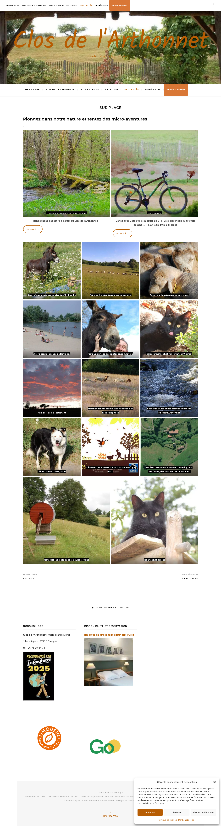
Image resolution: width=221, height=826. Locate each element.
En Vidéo (71, 5)
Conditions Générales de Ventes (98, 800)
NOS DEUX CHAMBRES (34, 5)
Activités (86, 5)
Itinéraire (101, 5)
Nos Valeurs (56, 5)
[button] (214, 782)
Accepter (150, 812)
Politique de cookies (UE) (128, 800)
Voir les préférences (203, 812)
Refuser (177, 812)
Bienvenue (12, 5)
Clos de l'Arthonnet (111, 42)
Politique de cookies (167, 820)
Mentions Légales (186, 820)
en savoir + (33, 229)
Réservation (119, 5)
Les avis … (75, 796)
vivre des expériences (92, 796)
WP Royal (118, 792)
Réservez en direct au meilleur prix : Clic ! (109, 634)
